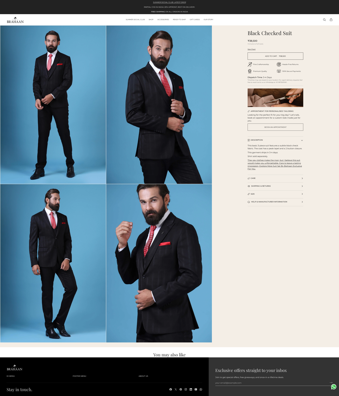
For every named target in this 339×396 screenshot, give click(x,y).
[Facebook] (171, 389)
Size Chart (252, 49)
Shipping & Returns (261, 186)
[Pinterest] (181, 389)
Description (257, 140)
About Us (143, 376)
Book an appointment (275, 127)
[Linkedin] (191, 389)
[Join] (330, 383)
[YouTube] (196, 389)
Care (253, 178)
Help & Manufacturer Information (269, 202)
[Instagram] (186, 389)
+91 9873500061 (281, 82)
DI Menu (11, 376)
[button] (151, 19)
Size (253, 194)
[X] (176, 389)
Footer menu (79, 376)
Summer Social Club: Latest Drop (169, 2)
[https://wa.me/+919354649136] (201, 389)
